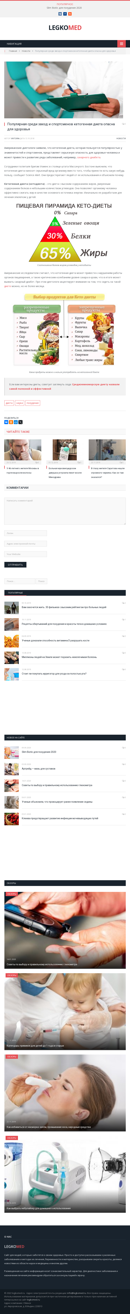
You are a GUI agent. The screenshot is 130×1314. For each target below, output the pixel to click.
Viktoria (15, 138)
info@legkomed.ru (76, 1293)
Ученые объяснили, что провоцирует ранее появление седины (57, 801)
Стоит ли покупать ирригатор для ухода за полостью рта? (54, 673)
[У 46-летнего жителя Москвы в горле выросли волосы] (22, 451)
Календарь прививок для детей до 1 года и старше (35, 1045)
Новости (121, 138)
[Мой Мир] (16, 422)
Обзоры (11, 894)
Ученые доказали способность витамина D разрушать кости (55, 640)
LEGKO (65, 27)
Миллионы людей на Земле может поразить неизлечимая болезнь (59, 657)
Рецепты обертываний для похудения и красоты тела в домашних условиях (64, 624)
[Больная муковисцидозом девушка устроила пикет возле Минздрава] (64, 451)
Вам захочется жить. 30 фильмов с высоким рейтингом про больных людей (64, 607)
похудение (33, 403)
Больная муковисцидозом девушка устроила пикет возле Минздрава (65, 472)
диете (7, 286)
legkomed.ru (33, 1299)
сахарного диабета (88, 157)
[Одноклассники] (11, 422)
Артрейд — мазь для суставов (38, 768)
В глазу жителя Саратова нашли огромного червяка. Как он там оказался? (108, 472)
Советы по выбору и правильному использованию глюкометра (57, 785)
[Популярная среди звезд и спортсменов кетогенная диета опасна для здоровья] (65, 90)
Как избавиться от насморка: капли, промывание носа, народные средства (49, 1127)
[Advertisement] (65, 707)
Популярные (15, 592)
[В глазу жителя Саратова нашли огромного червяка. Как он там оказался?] (107, 451)
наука (19, 403)
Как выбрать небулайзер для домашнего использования (39, 1208)
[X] (20, 422)
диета (9, 403)
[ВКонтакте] (6, 422)
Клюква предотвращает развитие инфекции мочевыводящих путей (60, 818)
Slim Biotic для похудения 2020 (64, 7)
